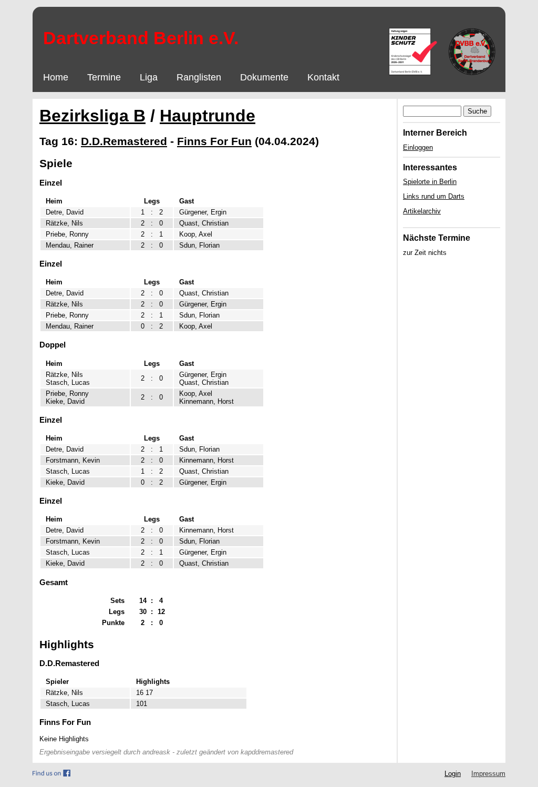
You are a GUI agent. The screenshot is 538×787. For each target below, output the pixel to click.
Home (55, 77)
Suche (477, 111)
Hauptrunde (207, 115)
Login (452, 774)
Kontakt (323, 77)
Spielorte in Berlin (430, 182)
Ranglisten (199, 77)
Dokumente (264, 77)
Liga (149, 77)
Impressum (488, 774)
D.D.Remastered (124, 141)
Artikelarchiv (422, 211)
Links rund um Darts (433, 196)
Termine (104, 77)
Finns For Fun (214, 141)
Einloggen (418, 147)
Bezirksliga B (92, 115)
